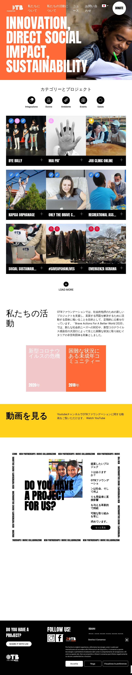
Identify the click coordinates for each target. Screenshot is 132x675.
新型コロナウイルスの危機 (44, 353)
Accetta (74, 663)
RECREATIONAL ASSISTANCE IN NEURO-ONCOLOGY (103, 214)
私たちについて (34, 8)
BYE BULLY (15, 160)
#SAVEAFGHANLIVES (62, 268)
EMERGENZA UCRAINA (103, 268)
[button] (127, 639)
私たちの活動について (57, 8)
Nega (92, 663)
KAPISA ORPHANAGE (22, 214)
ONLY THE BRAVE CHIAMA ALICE (63, 214)
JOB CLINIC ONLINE (101, 160)
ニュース (76, 8)
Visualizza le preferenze (115, 663)
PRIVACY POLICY (102, 670)
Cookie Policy (89, 670)
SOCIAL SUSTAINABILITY (23, 268)
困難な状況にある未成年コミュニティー (87, 356)
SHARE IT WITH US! (18, 644)
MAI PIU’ (54, 160)
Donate (119, 8)
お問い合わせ (91, 8)
